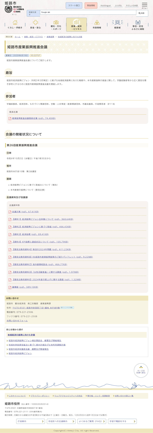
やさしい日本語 (132, 5)
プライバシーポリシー (40, 396)
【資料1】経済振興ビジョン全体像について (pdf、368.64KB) (42, 219)
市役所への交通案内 (57, 421)
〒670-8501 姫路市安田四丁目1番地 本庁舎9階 (42, 308)
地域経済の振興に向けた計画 (70, 37)
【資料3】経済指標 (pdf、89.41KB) (30, 234)
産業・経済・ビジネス (33, 37)
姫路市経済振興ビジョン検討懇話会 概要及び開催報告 (35, 341)
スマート (74, 5)
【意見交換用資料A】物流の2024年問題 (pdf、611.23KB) (41, 249)
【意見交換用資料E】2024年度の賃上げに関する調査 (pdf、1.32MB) (46, 280)
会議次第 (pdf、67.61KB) (25, 212)
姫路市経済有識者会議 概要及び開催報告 (29, 349)
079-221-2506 (25, 312)
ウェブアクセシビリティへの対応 (68, 396)
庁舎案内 (22, 421)
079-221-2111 (21, 412)
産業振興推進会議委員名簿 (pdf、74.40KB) (34, 118)
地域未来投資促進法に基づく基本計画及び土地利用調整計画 (37, 345)
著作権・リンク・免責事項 (98, 396)
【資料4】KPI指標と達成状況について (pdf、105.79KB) (40, 242)
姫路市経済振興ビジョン (20, 353)
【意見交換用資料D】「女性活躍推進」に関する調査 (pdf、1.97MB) (45, 272)
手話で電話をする (118, 421)
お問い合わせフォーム (17, 321)
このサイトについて (17, 396)
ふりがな (118, 5)
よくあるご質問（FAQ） (91, 421)
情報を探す (32, 13)
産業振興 (50, 37)
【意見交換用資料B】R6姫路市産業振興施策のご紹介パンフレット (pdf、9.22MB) (52, 257)
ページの (141, 372)
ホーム (17, 37)
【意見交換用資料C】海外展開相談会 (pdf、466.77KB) (39, 264)
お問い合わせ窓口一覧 (124, 396)
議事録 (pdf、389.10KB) (25, 287)
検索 (142, 13)
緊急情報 (91, 5)
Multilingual (106, 5)
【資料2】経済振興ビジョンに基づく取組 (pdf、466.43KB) (41, 227)
